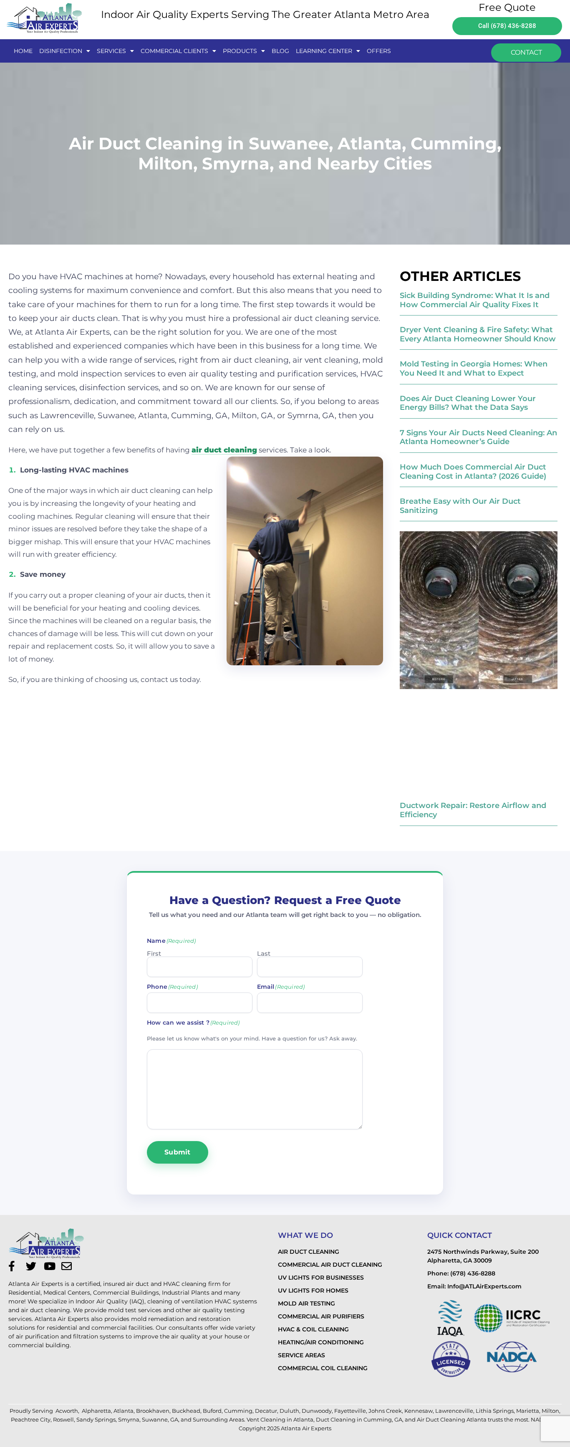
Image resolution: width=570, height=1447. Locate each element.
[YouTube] (51, 1266)
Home (23, 51)
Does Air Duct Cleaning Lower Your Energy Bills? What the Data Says (468, 403)
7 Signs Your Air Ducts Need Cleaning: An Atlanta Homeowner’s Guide (478, 437)
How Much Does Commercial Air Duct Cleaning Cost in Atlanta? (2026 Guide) (473, 471)
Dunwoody (317, 1410)
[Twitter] (33, 1266)
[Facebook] (15, 1266)
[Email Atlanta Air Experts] (68, 1266)
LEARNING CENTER (324, 51)
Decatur (266, 1410)
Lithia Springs (495, 1410)
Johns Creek (385, 1410)
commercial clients (174, 51)
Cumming (238, 1410)
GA (174, 1419)
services (111, 51)
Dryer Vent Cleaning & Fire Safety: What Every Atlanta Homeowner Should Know (478, 334)
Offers (379, 51)
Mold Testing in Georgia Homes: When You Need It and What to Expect (473, 368)
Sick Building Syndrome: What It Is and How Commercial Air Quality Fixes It (475, 300)
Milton (550, 1410)
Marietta (527, 1410)
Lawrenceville (454, 1410)
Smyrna (128, 1419)
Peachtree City (30, 1419)
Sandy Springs (96, 1419)
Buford (212, 1410)
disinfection (60, 51)
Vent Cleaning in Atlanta (280, 1419)
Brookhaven (152, 1410)
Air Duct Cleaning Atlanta (452, 1419)
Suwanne (155, 1419)
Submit (177, 1152)
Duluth (289, 1410)
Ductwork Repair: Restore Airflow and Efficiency (473, 810)
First (154, 953)
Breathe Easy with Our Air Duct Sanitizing (460, 506)
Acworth (66, 1410)
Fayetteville (350, 1410)
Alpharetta (96, 1410)
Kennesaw (418, 1410)
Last (263, 953)
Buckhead (186, 1410)
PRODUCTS (240, 51)
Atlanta (123, 1410)
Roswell (63, 1419)
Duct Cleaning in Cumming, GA (359, 1419)
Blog (280, 51)
